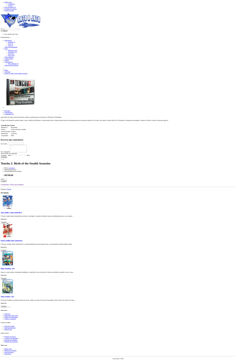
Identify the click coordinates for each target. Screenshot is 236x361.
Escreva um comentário (17, 184)
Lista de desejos (9, 352)
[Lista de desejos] (1, 159)
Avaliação (4, 155)
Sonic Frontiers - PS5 (7, 296)
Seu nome (4, 144)
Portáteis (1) (11, 42)
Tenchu (9, 189)
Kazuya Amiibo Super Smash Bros (11, 240)
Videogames (8, 40)
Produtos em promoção (11, 341)
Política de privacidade (11, 317)
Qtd (2, 179)
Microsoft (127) (12, 50)
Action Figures (8, 59)
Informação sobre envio (11, 315)
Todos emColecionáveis (11, 65)
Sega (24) (11, 54)
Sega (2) (10, 44)
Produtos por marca (10, 336)
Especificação (8, 112)
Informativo (7, 354)
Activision (7, 72)
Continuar (4, 157)
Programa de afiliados (10, 340)
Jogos (6, 49)
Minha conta (8, 349)
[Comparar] (3, 159)
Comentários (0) (9, 114)
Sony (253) (11, 55)
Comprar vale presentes (11, 338)
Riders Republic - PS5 (8, 268)
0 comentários (5, 184)
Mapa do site (8, 329)
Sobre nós (7, 314)
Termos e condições (10, 319)
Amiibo (6, 60)
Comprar (3, 181)
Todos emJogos (8, 57)
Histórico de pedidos (10, 350)
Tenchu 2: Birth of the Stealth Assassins (15, 73)
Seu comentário (5, 152)
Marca (6, 70)
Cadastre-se (11, 4)
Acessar (10, 5)
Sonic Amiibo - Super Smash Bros (11, 212)
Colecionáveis (8, 62)
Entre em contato (9, 326)
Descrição (7, 111)
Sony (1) (10, 45)
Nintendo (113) (12, 52)
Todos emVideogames (10, 47)
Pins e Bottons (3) (13, 63)
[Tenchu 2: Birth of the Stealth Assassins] (20, 107)
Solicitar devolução (10, 328)
